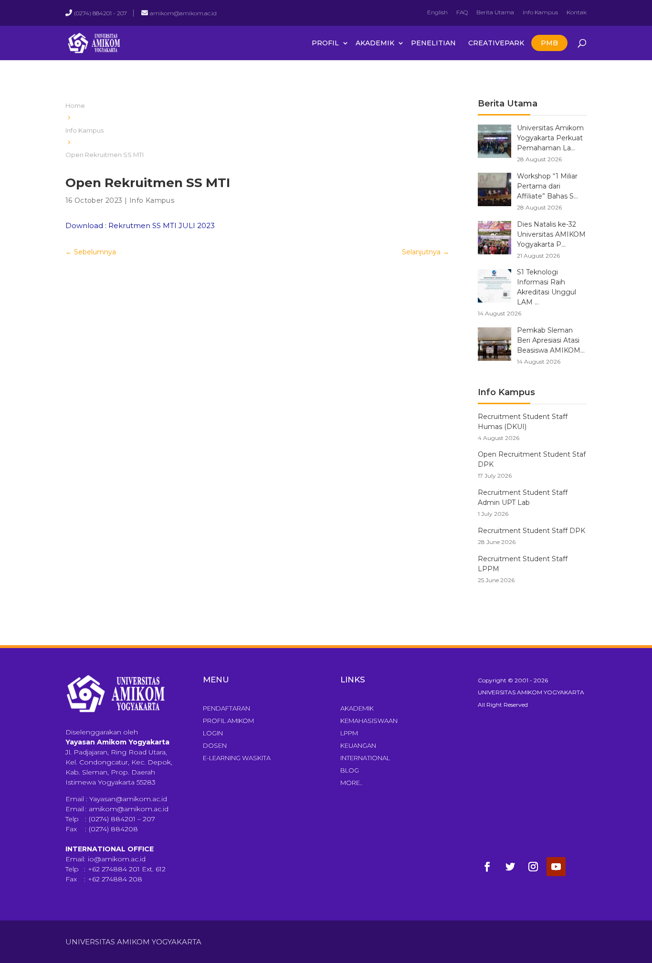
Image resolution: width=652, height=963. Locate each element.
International (365, 758)
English (437, 12)
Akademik (375, 43)
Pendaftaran (226, 708)
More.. (351, 782)
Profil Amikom (228, 720)
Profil (325, 43)
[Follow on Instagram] (533, 866)
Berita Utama (495, 12)
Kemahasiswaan (369, 720)
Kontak (577, 12)
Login (213, 733)
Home (75, 105)
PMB (549, 43)
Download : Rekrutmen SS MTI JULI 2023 (140, 225)
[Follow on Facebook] (487, 866)
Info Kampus (540, 12)
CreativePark (496, 43)
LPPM (349, 733)
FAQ (462, 12)
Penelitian (433, 43)
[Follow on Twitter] (510, 866)
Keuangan (358, 745)
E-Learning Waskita (237, 758)
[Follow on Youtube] (556, 866)
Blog (349, 770)
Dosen (215, 745)
